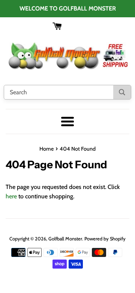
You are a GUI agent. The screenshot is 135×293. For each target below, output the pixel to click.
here (11, 196)
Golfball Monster (65, 239)
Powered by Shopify (105, 239)
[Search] (122, 92)
